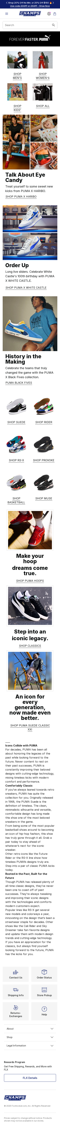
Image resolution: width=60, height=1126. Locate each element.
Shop (9, 1037)
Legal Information (16, 1045)
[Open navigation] (6, 13)
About (10, 1028)
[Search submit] (53, 25)
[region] (30, 4)
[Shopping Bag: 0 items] (54, 13)
